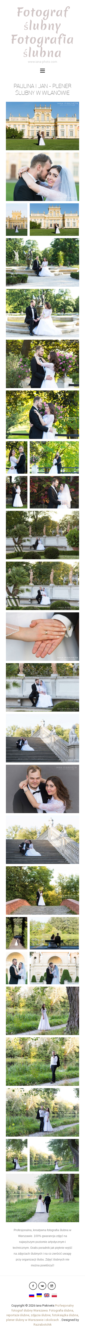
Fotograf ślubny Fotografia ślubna (42, 32)
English (47, 1295)
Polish (54, 1295)
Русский (31, 1295)
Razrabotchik (43, 1324)
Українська (39, 1295)
